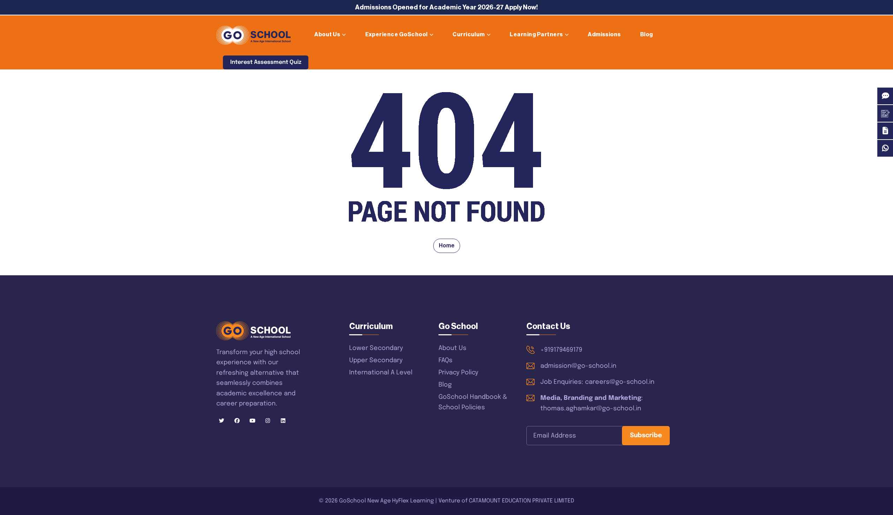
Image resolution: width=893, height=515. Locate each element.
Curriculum (468, 34)
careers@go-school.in (619, 382)
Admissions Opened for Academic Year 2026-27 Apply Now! (446, 7)
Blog (646, 34)
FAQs (445, 360)
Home (447, 245)
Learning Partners (536, 34)
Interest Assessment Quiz (265, 62)
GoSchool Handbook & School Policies (472, 402)
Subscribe (646, 435)
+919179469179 (561, 350)
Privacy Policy (458, 373)
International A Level (380, 373)
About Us (327, 34)
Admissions (604, 34)
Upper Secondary (376, 360)
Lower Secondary (376, 348)
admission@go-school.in (578, 366)
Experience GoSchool (396, 34)
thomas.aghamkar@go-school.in (590, 408)
